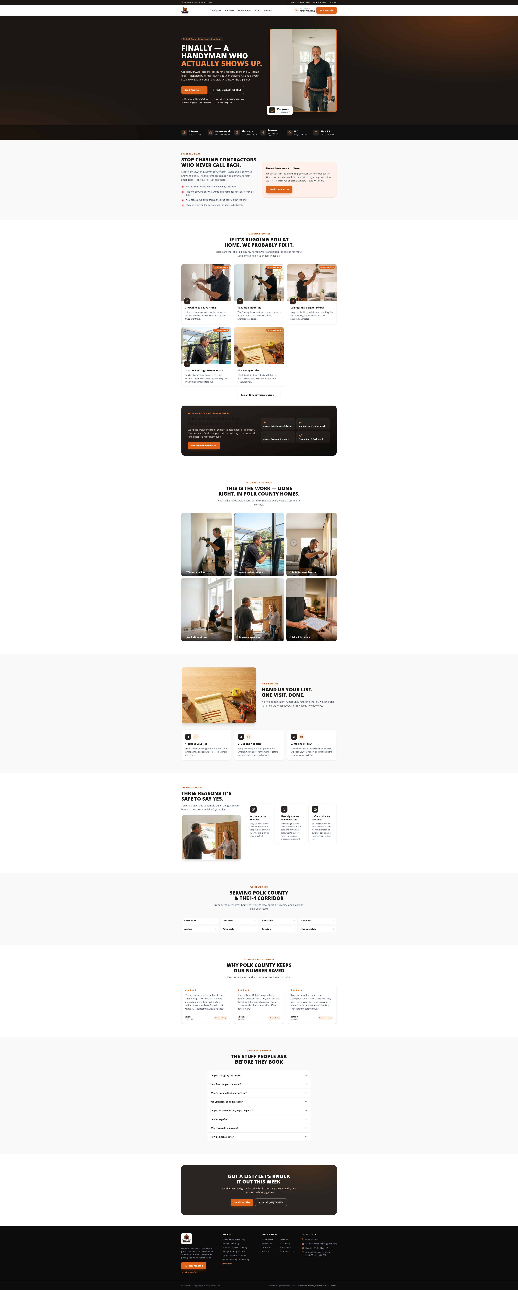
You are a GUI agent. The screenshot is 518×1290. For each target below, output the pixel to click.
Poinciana (266, 1251)
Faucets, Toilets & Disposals (233, 1255)
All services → (227, 1263)
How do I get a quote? (222, 1136)
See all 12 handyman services (257, 394)
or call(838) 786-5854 (273, 1202)
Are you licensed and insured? (227, 1101)
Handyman (216, 10)
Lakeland (266, 1247)
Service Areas (244, 10)
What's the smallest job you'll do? (229, 1093)
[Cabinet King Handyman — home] (185, 10)
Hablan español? (220, 1119)
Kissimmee (285, 1243)
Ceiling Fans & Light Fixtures (234, 1251)
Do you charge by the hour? (225, 1075)
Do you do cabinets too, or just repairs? (232, 1110)
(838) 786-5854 (195, 1265)
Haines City (267, 1243)
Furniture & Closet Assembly (234, 1247)
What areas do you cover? (224, 1128)
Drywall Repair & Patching (233, 1239)
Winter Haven (268, 1239)
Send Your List (326, 10)
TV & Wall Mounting (230, 1243)
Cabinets (229, 10)
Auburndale (285, 1247)
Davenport (284, 1239)
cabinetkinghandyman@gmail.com (321, 1243)
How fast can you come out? (226, 1084)
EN (329, 2)
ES (335, 2)
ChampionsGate (287, 1251)
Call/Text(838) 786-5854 (228, 89)
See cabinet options (202, 445)
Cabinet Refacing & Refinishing (235, 1259)
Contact (268, 10)
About (257, 10)
